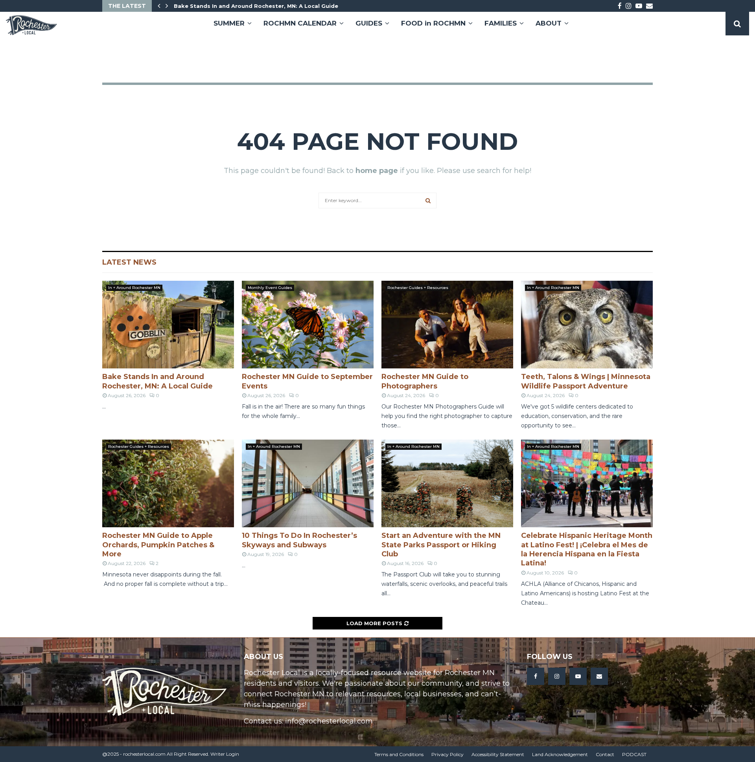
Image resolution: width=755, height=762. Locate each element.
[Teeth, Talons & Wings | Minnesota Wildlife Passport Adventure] (587, 324)
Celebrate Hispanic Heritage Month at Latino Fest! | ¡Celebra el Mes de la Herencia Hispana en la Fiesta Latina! (586, 549)
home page (376, 170)
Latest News (129, 262)
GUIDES (368, 23)
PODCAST (634, 754)
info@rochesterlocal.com (329, 721)
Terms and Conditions (399, 754)
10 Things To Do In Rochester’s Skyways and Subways (299, 540)
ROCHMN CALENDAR (300, 23)
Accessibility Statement (497, 754)
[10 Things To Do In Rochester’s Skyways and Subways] (308, 483)
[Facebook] (535, 676)
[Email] (599, 676)
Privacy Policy (447, 754)
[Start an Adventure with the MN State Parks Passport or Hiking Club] (447, 483)
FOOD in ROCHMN (433, 23)
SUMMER (229, 23)
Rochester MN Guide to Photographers (424, 381)
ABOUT (549, 23)
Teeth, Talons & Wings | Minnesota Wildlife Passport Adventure (585, 381)
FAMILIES (500, 23)
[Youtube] (578, 676)
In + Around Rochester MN (134, 287)
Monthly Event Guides (270, 287)
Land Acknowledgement (560, 754)
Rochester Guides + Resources (417, 287)
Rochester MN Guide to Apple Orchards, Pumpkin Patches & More (158, 544)
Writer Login (224, 754)
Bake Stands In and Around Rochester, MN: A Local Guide (256, 6)
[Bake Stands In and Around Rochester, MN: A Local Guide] (168, 324)
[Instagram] (556, 676)
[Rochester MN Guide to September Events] (308, 324)
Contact (605, 754)
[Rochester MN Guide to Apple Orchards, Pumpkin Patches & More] (168, 483)
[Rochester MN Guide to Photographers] (447, 324)
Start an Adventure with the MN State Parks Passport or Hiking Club (441, 544)
